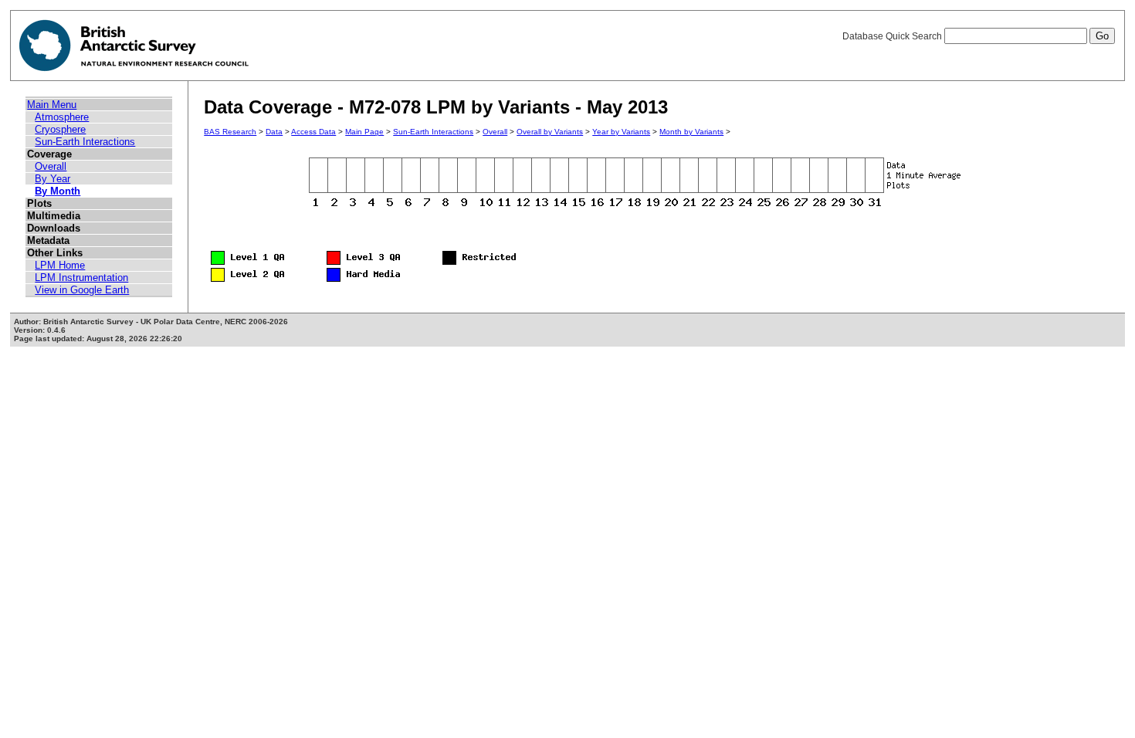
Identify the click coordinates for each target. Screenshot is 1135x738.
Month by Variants (691, 131)
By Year (52, 178)
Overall (50, 166)
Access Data (313, 131)
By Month (57, 191)
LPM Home (60, 265)
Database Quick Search (893, 36)
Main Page (364, 131)
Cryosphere (60, 129)
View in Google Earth (82, 290)
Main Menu (51, 104)
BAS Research (230, 131)
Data (274, 131)
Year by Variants (621, 131)
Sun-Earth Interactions (85, 141)
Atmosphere (62, 117)
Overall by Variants (550, 131)
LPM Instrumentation (81, 277)
